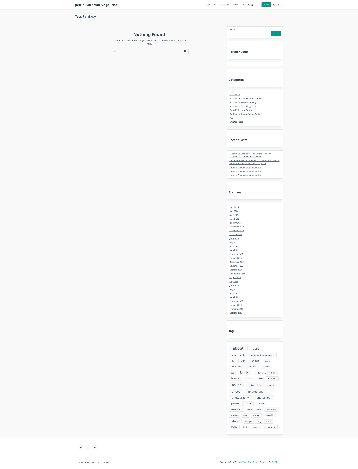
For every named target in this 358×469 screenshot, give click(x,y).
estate (252, 366)
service (271, 409)
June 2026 (234, 207)
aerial (256, 348)
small (269, 415)
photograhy (255, 392)
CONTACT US (211, 4)
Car (243, 360)
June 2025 (234, 238)
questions (235, 403)
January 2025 (235, 258)
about (238, 348)
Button (266, 4)
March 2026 (235, 219)
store (235, 421)
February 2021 (236, 309)
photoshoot (263, 398)
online (236, 385)
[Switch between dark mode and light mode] (274, 4)
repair (248, 403)
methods (272, 378)
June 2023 (234, 285)
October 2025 (235, 234)
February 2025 (236, 254)
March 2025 (235, 250)
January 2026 (235, 222)
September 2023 (237, 273)
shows (245, 415)
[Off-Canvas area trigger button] (282, 4)
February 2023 (236, 301)
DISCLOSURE (224, 4)
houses (235, 378)
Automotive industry (262, 355)
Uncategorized (236, 122)
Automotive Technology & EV (242, 106)
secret (249, 410)
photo (236, 391)
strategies (248, 422)
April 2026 (234, 215)
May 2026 (233, 211)
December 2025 (236, 226)
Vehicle (271, 426)
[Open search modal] (278, 4)
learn (261, 378)
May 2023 (233, 289)
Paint (231, 118)
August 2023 (235, 277)
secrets (258, 410)
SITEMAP (235, 4)
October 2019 (235, 312)
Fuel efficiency (261, 373)
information (249, 379)
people (271, 385)
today (234, 426)
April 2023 (234, 293)
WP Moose (276, 462)
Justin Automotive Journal (96, 4)
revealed (236, 409)
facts (232, 373)
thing (259, 421)
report (261, 403)
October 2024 (235, 269)
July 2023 (233, 281)
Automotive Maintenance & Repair (245, 98)
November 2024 (236, 265)
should (234, 415)
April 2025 (234, 246)
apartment (237, 355)
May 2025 (233, 242)
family (244, 372)
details (267, 361)
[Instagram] (252, 5)
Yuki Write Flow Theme (248, 462)
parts (256, 384)
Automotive (234, 94)
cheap (255, 360)
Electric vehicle (236, 367)
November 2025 (236, 230)
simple (256, 415)
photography (240, 398)
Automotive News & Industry (242, 102)
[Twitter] (248, 5)
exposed (266, 366)
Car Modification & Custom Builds (245, 114)
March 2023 (235, 297)
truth (245, 427)
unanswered (257, 427)
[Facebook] (244, 5)
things (268, 421)
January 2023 (235, 305)
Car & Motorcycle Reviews (241, 110)
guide (274, 372)
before (232, 361)
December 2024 (236, 262)
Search (232, 29)
